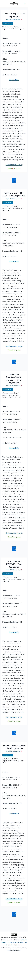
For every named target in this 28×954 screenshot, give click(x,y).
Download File (14, 80)
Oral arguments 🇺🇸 (17, 19)
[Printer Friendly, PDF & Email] (14, 168)
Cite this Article (8, 23)
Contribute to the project (14, 165)
